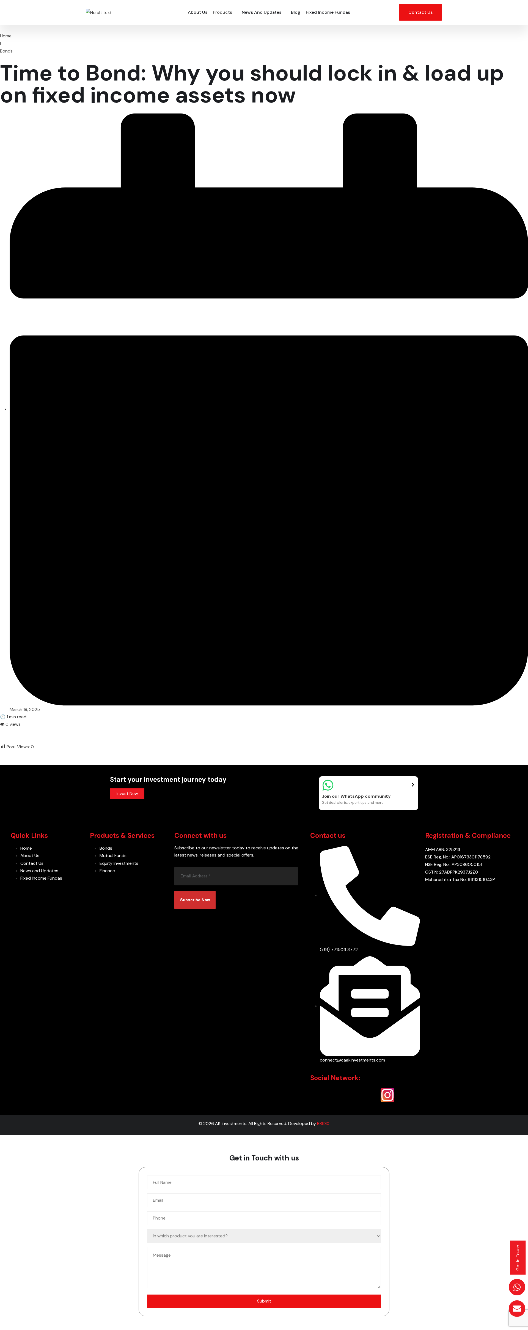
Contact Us (420, 12)
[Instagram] (387, 1095)
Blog (295, 12)
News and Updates (261, 12)
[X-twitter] (335, 1095)
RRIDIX (323, 1123)
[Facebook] (352, 1095)
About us (197, 12)
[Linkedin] (317, 1095)
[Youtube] (370, 1095)
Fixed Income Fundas (328, 12)
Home (6, 36)
